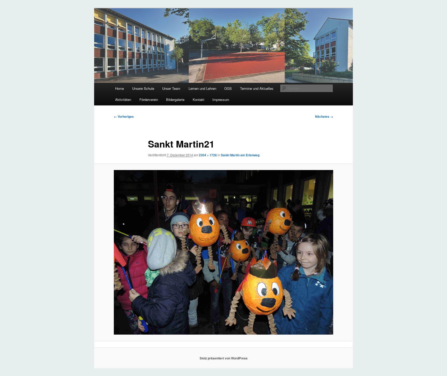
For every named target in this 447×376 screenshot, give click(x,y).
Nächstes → (324, 116)
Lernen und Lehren (202, 88)
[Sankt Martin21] (223, 252)
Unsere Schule (143, 88)
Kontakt (198, 99)
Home (119, 88)
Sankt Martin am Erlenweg (240, 155)
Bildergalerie (175, 99)
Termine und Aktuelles (256, 88)
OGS (228, 88)
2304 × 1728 (208, 155)
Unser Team (171, 88)
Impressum (220, 99)
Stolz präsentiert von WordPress (224, 358)
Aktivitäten (123, 99)
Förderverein (148, 99)
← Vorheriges (124, 116)
